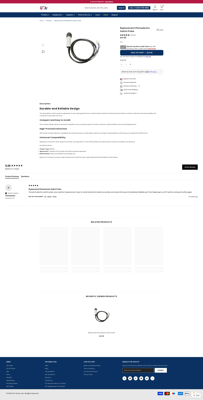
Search (122, 8)
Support (115, 15)
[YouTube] (147, 378)
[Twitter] (152, 378)
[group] (16, 166)
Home (42, 21)
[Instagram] (130, 378)
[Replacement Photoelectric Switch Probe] (101, 315)
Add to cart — (142, 53)
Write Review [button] (189, 167)
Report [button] (49, 196)
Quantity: (123, 60)
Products (49, 21)
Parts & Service (85, 15)
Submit (161, 370)
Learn (97, 15)
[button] (141, 35)
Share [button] (54, 196)
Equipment (58, 15)
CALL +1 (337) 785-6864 (139, 7)
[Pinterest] (136, 378)
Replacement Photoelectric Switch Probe (101, 333)
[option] (101, 1)
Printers (45, 15)
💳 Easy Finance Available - (101, 2)
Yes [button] (45, 196)
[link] (54, 268)
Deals (106, 15)
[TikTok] (141, 378)
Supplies (70, 15)
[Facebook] (124, 378)
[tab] (12, 177)
